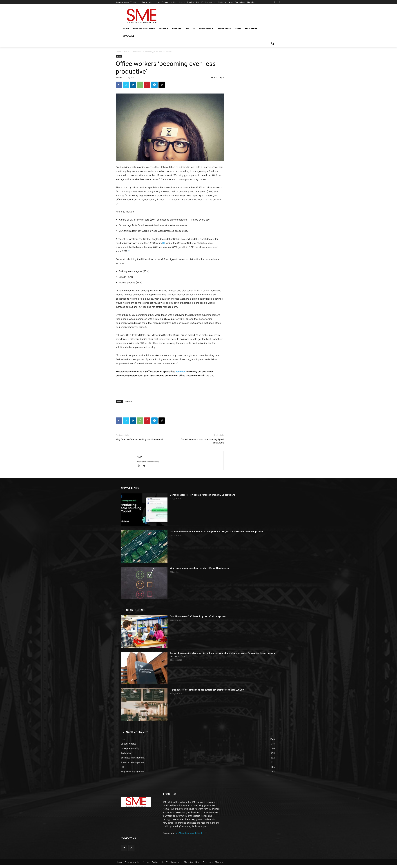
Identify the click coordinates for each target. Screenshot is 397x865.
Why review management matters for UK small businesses (199, 568)
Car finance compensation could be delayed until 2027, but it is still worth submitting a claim (216, 531)
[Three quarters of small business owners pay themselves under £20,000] (144, 704)
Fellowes (180, 371)
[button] (272, 43)
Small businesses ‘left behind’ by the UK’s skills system (197, 616)
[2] (128, 251)
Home (118, 51)
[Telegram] (154, 85)
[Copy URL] (161, 85)
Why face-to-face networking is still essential (139, 439)
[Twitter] (279, 2)
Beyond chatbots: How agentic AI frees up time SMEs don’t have (202, 495)
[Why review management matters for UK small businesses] (144, 583)
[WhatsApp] (140, 85)
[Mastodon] (145, 466)
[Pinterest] (147, 85)
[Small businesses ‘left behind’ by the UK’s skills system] (144, 631)
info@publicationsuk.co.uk (188, 833)
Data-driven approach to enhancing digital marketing (202, 441)
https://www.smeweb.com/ (148, 462)
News (126, 51)
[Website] (140, 466)
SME (120, 77)
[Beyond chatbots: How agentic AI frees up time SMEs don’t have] (144, 509)
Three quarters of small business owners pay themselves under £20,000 (207, 690)
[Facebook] (119, 85)
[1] (163, 243)
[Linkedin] (275, 2)
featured (128, 402)
